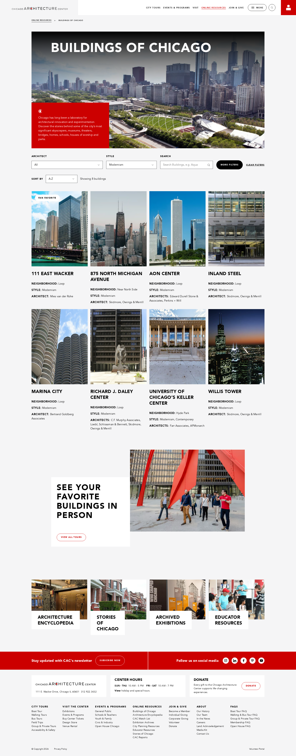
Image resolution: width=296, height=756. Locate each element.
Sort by (37, 179)
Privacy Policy (60, 749)
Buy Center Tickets (73, 718)
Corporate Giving (178, 718)
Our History (203, 711)
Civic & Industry (104, 722)
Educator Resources (144, 730)
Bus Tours (37, 718)
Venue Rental (70, 726)
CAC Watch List (141, 718)
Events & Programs (73, 714)
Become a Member (179, 711)
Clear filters (255, 165)
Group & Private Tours (44, 726)
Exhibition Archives (143, 722)
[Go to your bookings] (288, 7)
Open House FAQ (240, 726)
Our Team (202, 714)
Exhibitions (69, 711)
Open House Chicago (107, 726)
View (118, 691)
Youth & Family (103, 718)
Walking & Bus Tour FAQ (244, 714)
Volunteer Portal (256, 749)
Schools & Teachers (105, 714)
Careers (201, 722)
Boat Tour (37, 711)
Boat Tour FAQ (238, 711)
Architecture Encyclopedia (147, 714)
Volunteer (174, 722)
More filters (229, 164)
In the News (203, 718)
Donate (173, 726)
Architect (39, 156)
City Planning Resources (146, 726)
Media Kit (202, 730)
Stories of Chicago (143, 733)
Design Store (70, 722)
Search (165, 156)
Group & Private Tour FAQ (245, 718)
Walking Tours (39, 714)
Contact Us (203, 733)
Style (110, 156)
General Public (103, 711)
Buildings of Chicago (144, 711)
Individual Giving (178, 714)
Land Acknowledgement (210, 726)
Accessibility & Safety (43, 730)
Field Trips (37, 722)
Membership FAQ (240, 722)
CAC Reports (140, 737)
